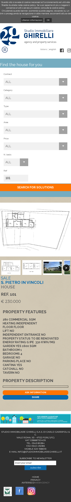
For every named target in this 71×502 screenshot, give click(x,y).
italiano (43, 49)
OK (48, 20)
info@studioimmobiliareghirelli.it (40, 451)
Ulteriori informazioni (32, 20)
